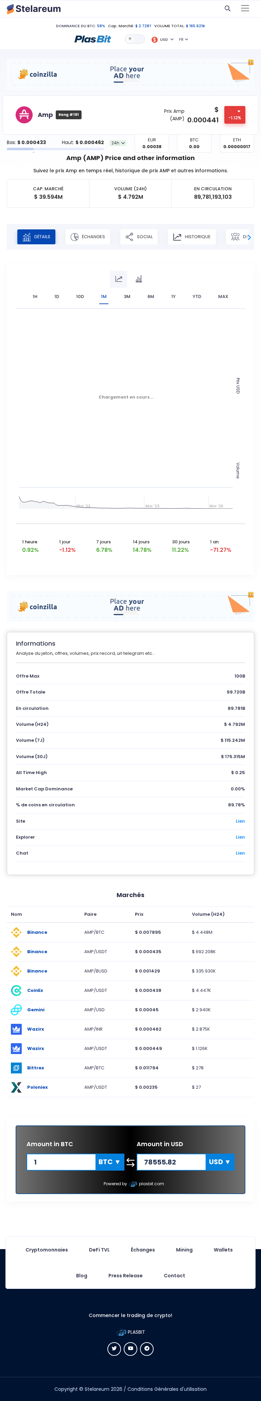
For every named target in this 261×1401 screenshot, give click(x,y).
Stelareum (97, 1389)
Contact (174, 1275)
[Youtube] (130, 1349)
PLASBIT (135, 1332)
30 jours (181, 542)
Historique (197, 236)
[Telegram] (147, 1349)
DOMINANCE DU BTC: (76, 26)
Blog (81, 1275)
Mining (184, 1249)
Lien (240, 821)
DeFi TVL (99, 1249)
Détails (41, 236)
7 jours (103, 542)
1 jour (64, 542)
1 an (214, 542)
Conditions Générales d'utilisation (167, 1389)
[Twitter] (114, 1349)
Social (144, 236)
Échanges (93, 236)
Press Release (125, 1275)
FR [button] (181, 39)
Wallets (223, 1249)
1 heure (29, 542)
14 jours (141, 542)
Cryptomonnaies (46, 1249)
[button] (92, 38)
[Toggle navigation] (245, 9)
